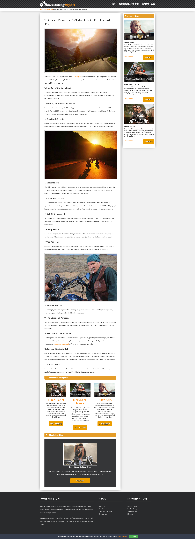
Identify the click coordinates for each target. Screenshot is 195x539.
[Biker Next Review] (104, 390)
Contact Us (103, 514)
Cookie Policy (132, 509)
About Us (102, 506)
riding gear (77, 77)
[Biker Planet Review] (56, 390)
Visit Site (149, 58)
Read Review (128, 57)
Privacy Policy (132, 506)
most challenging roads (61, 344)
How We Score (104, 509)
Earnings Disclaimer (105, 511)
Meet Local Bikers (132, 84)
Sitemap (130, 514)
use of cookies (122, 536)
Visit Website (56, 424)
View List (80, 481)
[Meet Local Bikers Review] (80, 390)
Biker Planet (129, 126)
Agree (133, 537)
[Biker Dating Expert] (57, 4)
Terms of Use (132, 511)
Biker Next (129, 42)
